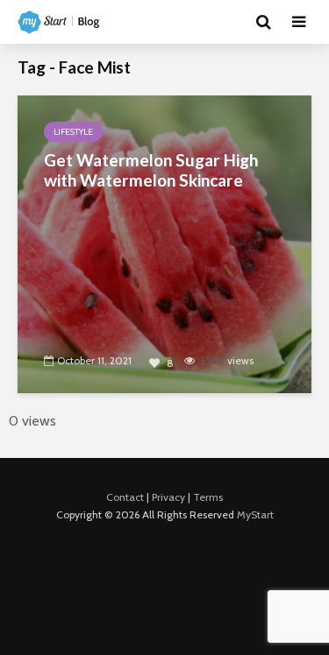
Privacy (168, 497)
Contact (125, 497)
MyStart (255, 514)
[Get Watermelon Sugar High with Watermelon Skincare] (164, 243)
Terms (208, 497)
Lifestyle (73, 131)
